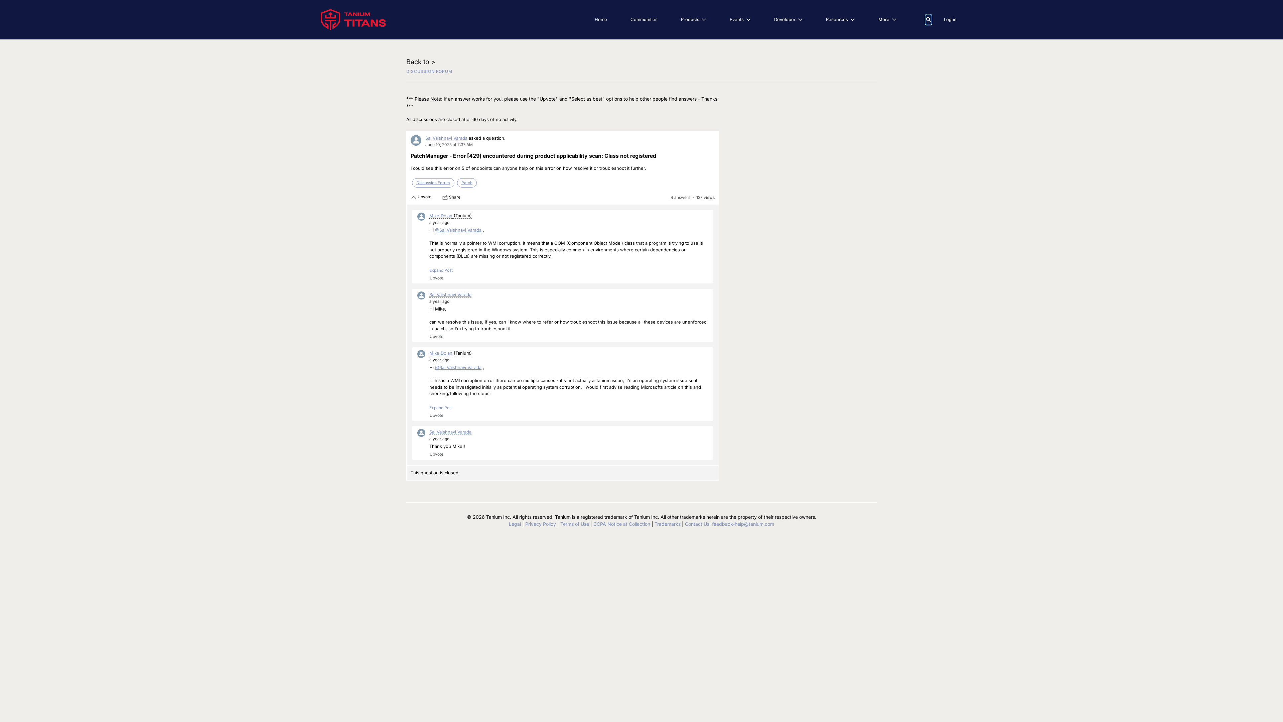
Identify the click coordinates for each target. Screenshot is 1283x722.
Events (737, 19)
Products (690, 19)
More (883, 19)
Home (601, 19)
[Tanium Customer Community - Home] (353, 19)
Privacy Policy (540, 524)
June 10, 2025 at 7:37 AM (449, 144)
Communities (644, 19)
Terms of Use (574, 524)
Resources (837, 19)
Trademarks (668, 524)
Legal (515, 524)
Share (454, 197)
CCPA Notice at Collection (621, 524)
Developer (785, 19)
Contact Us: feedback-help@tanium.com (729, 524)
